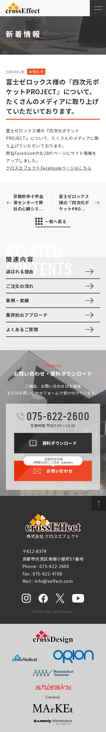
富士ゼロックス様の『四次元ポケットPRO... (74, 202)
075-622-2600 (58, 416)
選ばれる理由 (20, 271)
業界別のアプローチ (26, 315)
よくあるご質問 (22, 329)
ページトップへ (98, 503)
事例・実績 (17, 300)
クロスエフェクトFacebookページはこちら (49, 168)
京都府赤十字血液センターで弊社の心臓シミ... (28, 202)
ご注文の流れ (20, 286)
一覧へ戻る (56, 221)
